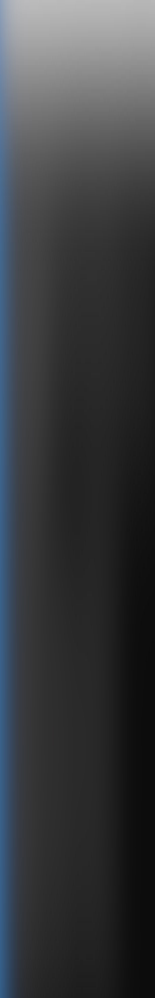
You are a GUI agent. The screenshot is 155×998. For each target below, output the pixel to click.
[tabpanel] (77, 783)
